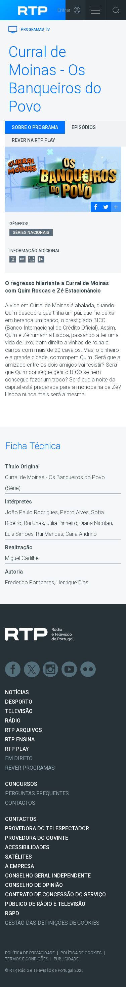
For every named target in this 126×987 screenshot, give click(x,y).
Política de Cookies (80, 953)
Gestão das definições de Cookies (52, 923)
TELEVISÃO (19, 711)
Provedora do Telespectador (47, 828)
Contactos (20, 803)
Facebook (13, 669)
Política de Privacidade (30, 953)
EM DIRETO (19, 758)
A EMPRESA (19, 866)
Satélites (18, 857)
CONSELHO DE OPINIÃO (34, 885)
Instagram (51, 669)
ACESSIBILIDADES (27, 847)
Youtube (69, 669)
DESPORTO (18, 702)
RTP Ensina (20, 739)
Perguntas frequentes (37, 793)
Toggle (116, 10)
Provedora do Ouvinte (36, 838)
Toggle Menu (95, 10)
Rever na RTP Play (33, 140)
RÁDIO (12, 720)
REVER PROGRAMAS (30, 768)
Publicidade (66, 959)
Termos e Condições (26, 959)
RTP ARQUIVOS (23, 730)
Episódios (84, 127)
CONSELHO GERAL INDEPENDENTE (48, 875)
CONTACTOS (21, 819)
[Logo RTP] (39, 634)
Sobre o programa (35, 127)
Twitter (32, 669)
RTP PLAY (17, 749)
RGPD (12, 913)
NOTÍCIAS (17, 692)
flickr (88, 669)
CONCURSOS (21, 784)
